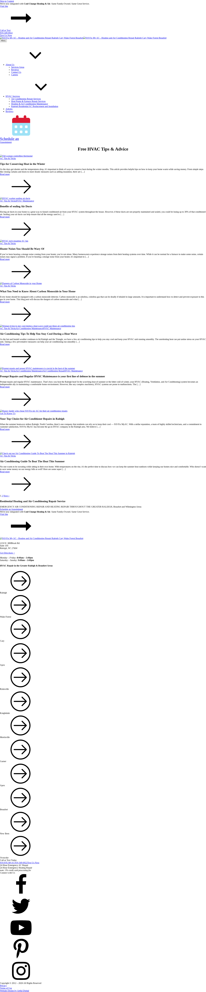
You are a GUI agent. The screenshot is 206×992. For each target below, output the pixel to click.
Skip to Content (7, 1)
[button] (103, 17)
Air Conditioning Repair (53, 371)
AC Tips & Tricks (8, 158)
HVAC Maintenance (25, 201)
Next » (6, 496)
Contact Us (16, 72)
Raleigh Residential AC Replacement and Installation (34, 106)
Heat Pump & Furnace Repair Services (28, 101)
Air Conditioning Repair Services (26, 99)
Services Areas (17, 67)
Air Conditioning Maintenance (29, 328)
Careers (14, 75)
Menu (3, 41)
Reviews (15, 69)
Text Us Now (6, 35)
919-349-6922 (21, 862)
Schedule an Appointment (11, 509)
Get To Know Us (7, 413)
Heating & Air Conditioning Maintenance (29, 104)
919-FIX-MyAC (7, 862)
